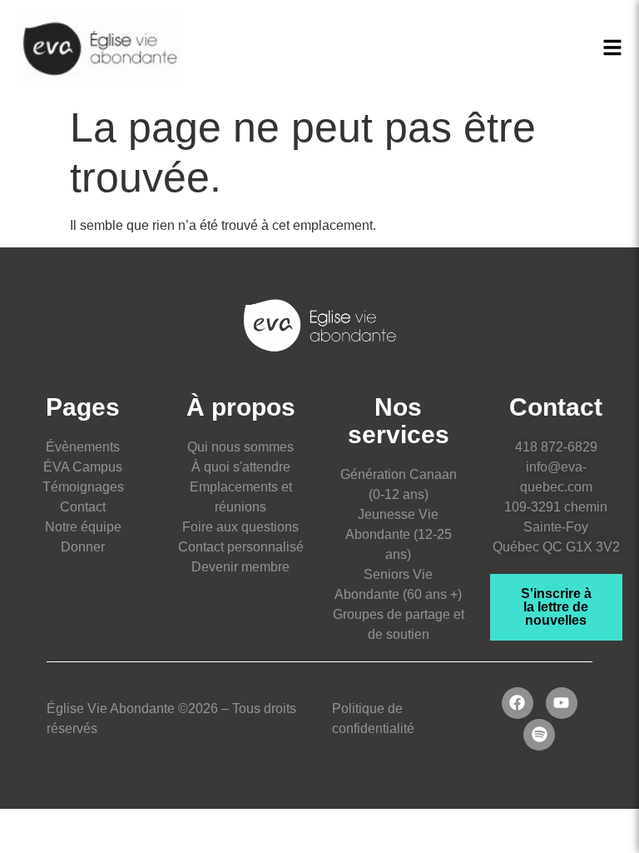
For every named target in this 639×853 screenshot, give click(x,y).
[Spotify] (539, 735)
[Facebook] (517, 703)
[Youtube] (561, 703)
